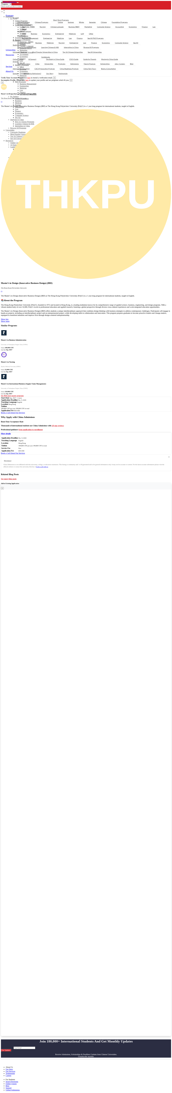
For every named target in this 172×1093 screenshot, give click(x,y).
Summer (71, 22)
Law (21, 90)
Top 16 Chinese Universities (73, 52)
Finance (23, 92)
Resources (10, 55)
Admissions (74, 64)
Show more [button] (5, 321)
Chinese (104, 22)
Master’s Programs (24, 31)
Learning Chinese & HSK (50, 47)
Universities (10, 50)
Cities (37, 64)
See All (135, 43)
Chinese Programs (41, 22)
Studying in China (19, 45)
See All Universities (95, 52)
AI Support (32, 59)
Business (18, 101)
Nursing (18, 105)
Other (91, 34)
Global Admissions (13, 1090)
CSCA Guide (73, 59)
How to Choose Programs (26, 47)
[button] (6, 434)
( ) (1, 102)
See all (24, 29)
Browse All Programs (91, 47)
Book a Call (5, 413)
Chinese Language (57, 27)
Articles (15, 62)
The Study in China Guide (55, 59)
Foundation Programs (120, 22)
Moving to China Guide (109, 59)
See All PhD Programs (96, 38)
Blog (131, 64)
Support (16, 73)
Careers (8, 1076)
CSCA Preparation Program (45, 69)
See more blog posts (8, 479)
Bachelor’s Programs (25, 25)
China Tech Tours (90, 69)
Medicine (23, 75)
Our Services (10, 1071)
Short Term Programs (61, 20)
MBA (24, 34)
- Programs (11, 11)
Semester (92, 22)
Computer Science (103, 27)
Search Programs (12, 1082)
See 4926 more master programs (12, 396)
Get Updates (6, 1050)
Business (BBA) (74, 27)
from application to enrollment (31, 430)
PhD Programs (20, 82)
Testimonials (63, 73)
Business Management (28, 84)
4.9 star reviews (58, 426)
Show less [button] (4, 319)
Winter (81, 22)
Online (60, 22)
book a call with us (42, 467)
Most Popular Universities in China (45, 52)
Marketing (88, 27)
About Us (9, 71)
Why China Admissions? (32, 73)
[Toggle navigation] (18, 2)
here (28, 78)
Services (9, 66)
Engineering (24, 86)
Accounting (119, 27)
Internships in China (71, 47)
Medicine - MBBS (28, 27)
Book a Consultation (108, 69)
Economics (133, 27)
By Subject (14, 96)
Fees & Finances (89, 64)
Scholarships (105, 64)
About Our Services (17, 413)
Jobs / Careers (120, 64)
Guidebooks (45, 57)
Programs (10, 15)
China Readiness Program (69, 69)
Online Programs (23, 22)
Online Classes (18, 59)
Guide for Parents (89, 59)
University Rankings (20, 52)
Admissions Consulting (21, 69)
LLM (82, 34)
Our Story (49, 73)
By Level (16, 18)
